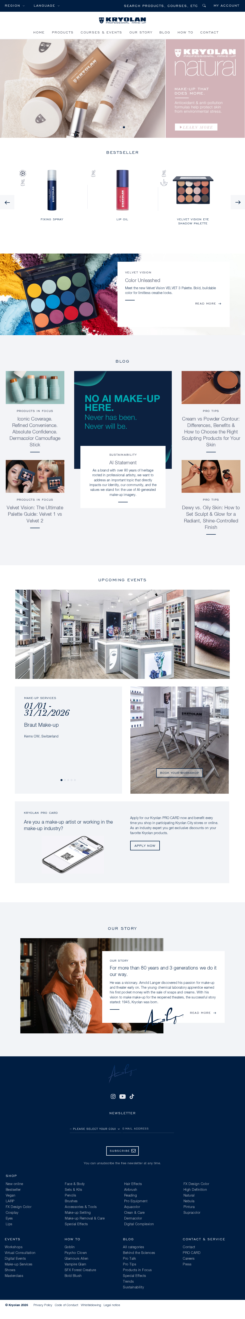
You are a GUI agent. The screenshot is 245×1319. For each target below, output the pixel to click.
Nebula (189, 1201)
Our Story (140, 32)
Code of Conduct (66, 1305)
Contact (209, 32)
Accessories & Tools (81, 1207)
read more (205, 303)
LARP (10, 1201)
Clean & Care (134, 1212)
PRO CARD (191, 1253)
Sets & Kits (73, 1190)
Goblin (70, 1247)
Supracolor (192, 1212)
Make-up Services (19, 1264)
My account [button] (226, 5)
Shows (10, 1270)
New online (14, 1184)
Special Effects (76, 1224)
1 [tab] (121, 127)
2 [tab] (124, 127)
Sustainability (123, 455)
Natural (189, 1195)
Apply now (145, 845)
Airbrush (130, 1190)
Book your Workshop (179, 773)
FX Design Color (19, 1207)
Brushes (71, 1201)
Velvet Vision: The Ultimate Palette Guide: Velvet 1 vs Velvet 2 (35, 514)
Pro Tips (211, 411)
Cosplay (12, 1212)
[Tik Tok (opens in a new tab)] (132, 1096)
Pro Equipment (136, 1201)
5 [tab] (75, 780)
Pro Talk (129, 1258)
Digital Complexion (139, 1224)
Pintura (189, 1207)
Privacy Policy (42, 1305)
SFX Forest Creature (80, 1270)
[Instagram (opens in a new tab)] (113, 1096)
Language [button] (44, 5)
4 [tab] (72, 780)
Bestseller (13, 1190)
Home (39, 32)
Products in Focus (35, 411)
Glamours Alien (77, 1258)
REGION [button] (12, 5)
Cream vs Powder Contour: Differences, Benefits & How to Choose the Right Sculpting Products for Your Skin (211, 432)
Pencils (70, 1195)
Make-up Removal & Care (85, 1218)
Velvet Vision (138, 272)
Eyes (9, 1218)
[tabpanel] (68, 713)
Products (63, 32)
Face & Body (75, 1184)
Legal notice (112, 1305)
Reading (130, 1195)
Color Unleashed (142, 280)
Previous (7, 202)
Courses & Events (101, 32)
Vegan (11, 1195)
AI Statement (123, 462)
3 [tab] (68, 780)
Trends (128, 1281)
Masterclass (14, 1276)
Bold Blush (73, 1276)
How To (185, 32)
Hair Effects (133, 1184)
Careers (189, 1258)
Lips (9, 1224)
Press (187, 1264)
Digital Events (15, 1258)
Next (238, 202)
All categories (133, 1247)
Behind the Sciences (139, 1253)
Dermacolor (133, 1218)
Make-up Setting (78, 1212)
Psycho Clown (76, 1253)
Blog (164, 32)
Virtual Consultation (20, 1253)
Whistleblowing (91, 1305)
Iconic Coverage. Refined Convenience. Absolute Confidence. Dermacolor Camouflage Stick (35, 432)
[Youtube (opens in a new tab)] (122, 1096)
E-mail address (135, 1128)
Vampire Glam (75, 1264)
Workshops (14, 1247)
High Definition (195, 1190)
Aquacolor (132, 1207)
